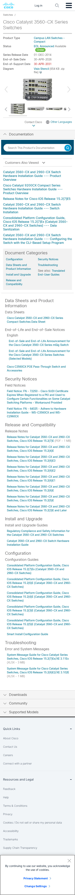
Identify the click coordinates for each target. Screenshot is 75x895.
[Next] (69, 89)
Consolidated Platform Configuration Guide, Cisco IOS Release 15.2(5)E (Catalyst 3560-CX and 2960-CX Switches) (39, 624)
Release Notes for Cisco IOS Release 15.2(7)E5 (37, 198)
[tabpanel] (37, 207)
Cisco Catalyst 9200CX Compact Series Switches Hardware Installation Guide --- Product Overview (33, 189)
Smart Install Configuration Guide (27, 634)
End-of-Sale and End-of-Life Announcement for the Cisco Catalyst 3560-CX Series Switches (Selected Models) (39, 354)
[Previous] (6, 89)
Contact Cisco (34, 122)
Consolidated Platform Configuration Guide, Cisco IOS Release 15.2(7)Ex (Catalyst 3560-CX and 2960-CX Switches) (38, 569)
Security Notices (48, 259)
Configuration (14, 259)
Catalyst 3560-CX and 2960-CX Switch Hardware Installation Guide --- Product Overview (32, 175)
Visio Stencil (41, 68)
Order (40, 49)
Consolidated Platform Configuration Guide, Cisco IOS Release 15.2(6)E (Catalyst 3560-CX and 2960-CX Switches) (39, 583)
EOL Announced (44, 46)
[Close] (69, 861)
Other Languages (61, 121)
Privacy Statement (35, 878)
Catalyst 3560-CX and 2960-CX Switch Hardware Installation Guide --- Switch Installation (32, 208)
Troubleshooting (48, 265)
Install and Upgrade (18, 274)
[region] (37, 875)
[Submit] (67, 148)
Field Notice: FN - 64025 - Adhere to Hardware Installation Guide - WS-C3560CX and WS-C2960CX (36, 412)
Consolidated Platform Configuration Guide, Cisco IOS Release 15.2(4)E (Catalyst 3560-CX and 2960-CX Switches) (39, 596)
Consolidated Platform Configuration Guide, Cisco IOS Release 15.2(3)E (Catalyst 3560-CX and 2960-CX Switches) (39, 610)
